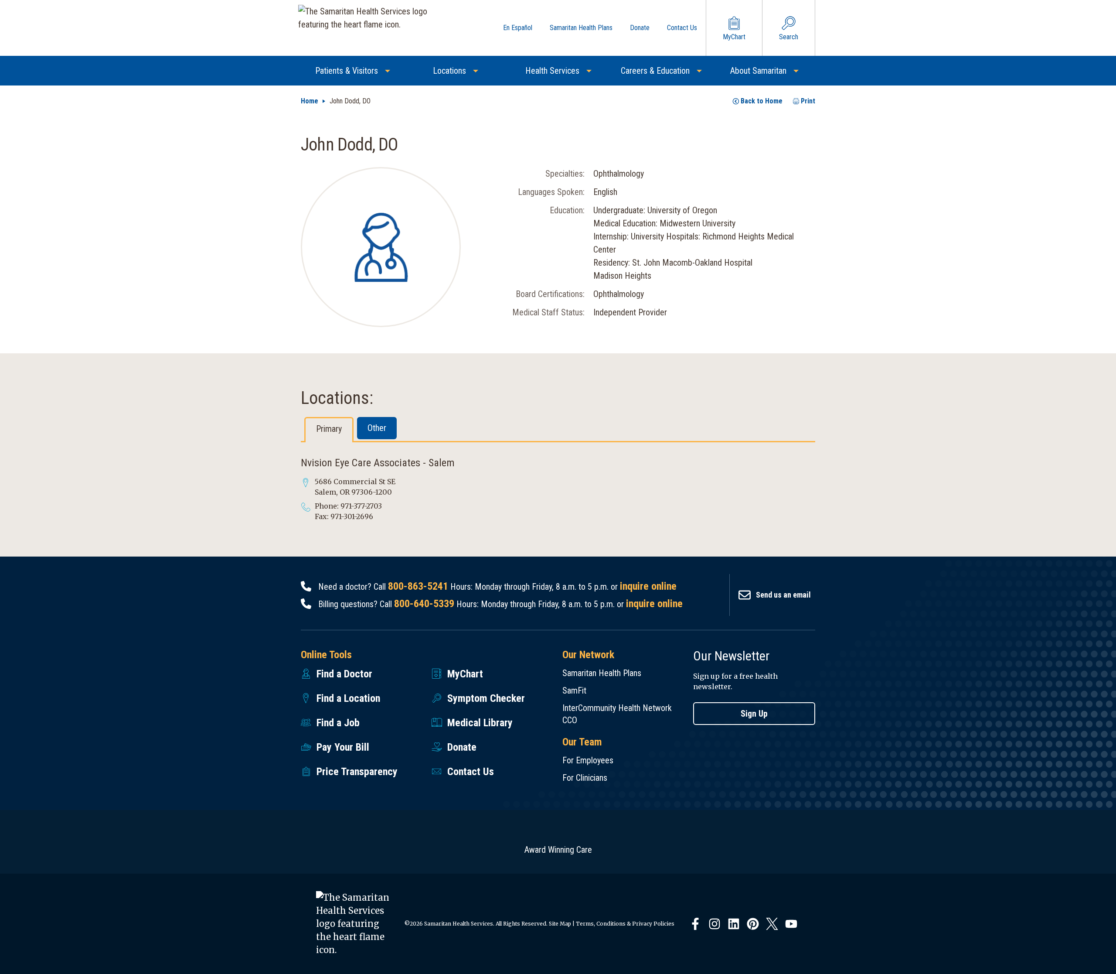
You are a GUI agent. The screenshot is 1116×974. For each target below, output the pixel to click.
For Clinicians (584, 777)
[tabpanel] (558, 489)
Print (808, 101)
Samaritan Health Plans (601, 673)
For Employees (587, 760)
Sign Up (754, 713)
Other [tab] (376, 428)
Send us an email (783, 594)
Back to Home (762, 101)
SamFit (574, 690)
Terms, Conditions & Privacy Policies (625, 923)
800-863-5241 (418, 586)
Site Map (560, 923)
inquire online (648, 586)
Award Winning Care (558, 849)
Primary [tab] (329, 429)
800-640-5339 (424, 604)
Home (309, 101)
